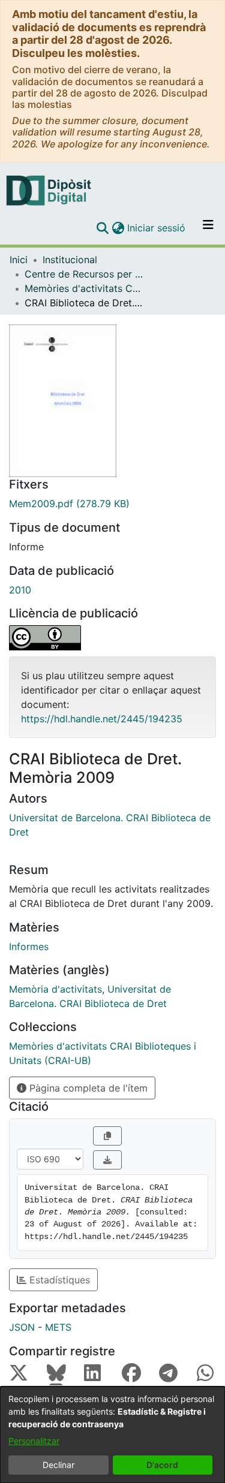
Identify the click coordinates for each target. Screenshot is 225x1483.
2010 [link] (20, 590)
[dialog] (112, 1434)
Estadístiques (58, 1280)
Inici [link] (19, 260)
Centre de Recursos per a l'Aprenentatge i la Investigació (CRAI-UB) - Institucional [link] (85, 274)
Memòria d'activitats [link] (55, 989)
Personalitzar (33, 1441)
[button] (102, 228)
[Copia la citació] (107, 1136)
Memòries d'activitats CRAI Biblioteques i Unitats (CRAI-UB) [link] (85, 288)
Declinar (58, 1465)
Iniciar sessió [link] (157, 228)
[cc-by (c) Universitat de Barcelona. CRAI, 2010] (112, 637)
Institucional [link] (70, 260)
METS (58, 1327)
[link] (112, 503)
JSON (22, 1327)
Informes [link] (29, 947)
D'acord (162, 1465)
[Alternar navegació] (208, 228)
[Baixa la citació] (107, 1159)
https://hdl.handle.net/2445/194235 (101, 719)
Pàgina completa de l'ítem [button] (87, 1088)
